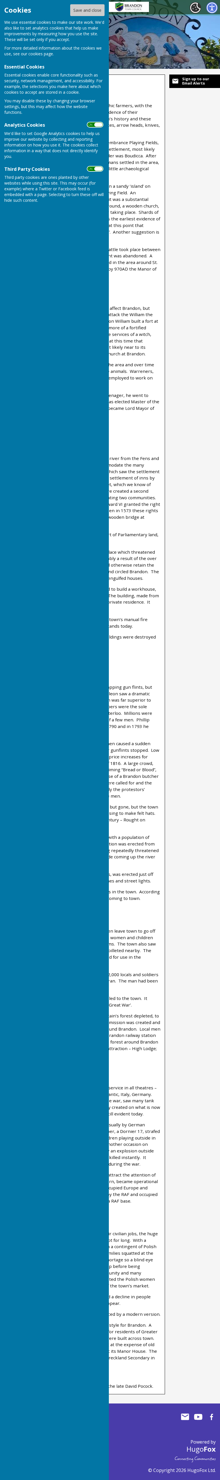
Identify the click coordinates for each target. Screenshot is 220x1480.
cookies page (40, 53)
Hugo (201, 1449)
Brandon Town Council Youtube (198, 1417)
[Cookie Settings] (195, 7)
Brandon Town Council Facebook (211, 1417)
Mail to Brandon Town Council (185, 1417)
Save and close (87, 10)
